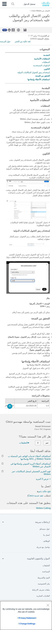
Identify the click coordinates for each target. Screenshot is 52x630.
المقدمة (46, 55)
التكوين (47, 69)
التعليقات (23, 443)
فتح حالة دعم (44, 491)
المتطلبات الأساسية (42, 59)
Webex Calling (43, 508)
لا (37, 443)
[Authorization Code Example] (28, 293)
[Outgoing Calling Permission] (28, 187)
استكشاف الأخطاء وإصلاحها (39, 79)
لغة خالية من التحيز (22, 41)
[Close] (47, 605)
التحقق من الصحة (42, 76)
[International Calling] (28, 219)
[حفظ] (27, 30)
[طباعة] (10, 30)
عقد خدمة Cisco (35, 495)
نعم (47, 443)
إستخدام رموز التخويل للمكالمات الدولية (33, 72)
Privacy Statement (27, 618)
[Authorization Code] (28, 246)
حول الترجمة (5, 41)
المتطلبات (46, 62)
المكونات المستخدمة (41, 65)
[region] (26, 615)
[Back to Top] (9, 406)
